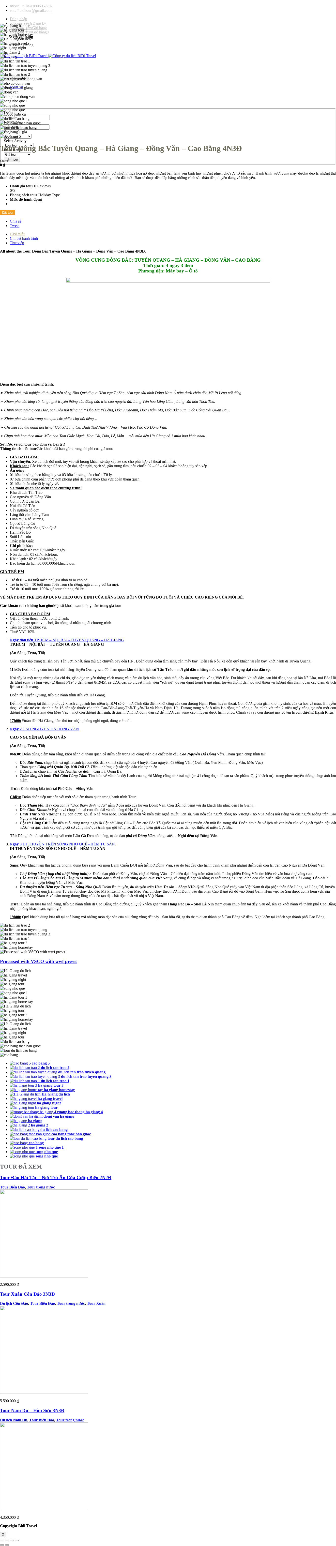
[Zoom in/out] (17, 1540)
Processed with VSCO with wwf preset (38, 961)
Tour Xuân (96, 1303)
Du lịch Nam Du (13, 1420)
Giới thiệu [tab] (17, 234)
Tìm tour (12, 159)
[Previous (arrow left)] (2, 1545)
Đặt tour (7, 212)
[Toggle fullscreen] (12, 1540)
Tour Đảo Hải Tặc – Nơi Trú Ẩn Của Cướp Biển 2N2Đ (55, 1177)
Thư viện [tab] (17, 243)
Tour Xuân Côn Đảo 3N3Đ (27, 1294)
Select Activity (15, 141)
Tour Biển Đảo (12, 1187)
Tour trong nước (41, 1187)
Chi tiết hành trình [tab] (24, 238)
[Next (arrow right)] (7, 1545)
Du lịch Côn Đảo (14, 1303)
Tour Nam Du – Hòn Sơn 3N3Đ (32, 1410)
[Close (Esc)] (2, 1540)
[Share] (7, 1540)
